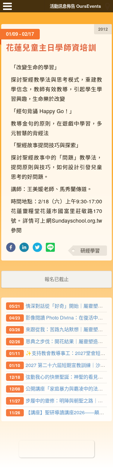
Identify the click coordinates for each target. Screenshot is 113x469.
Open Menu (9, 9)
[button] (11, 248)
